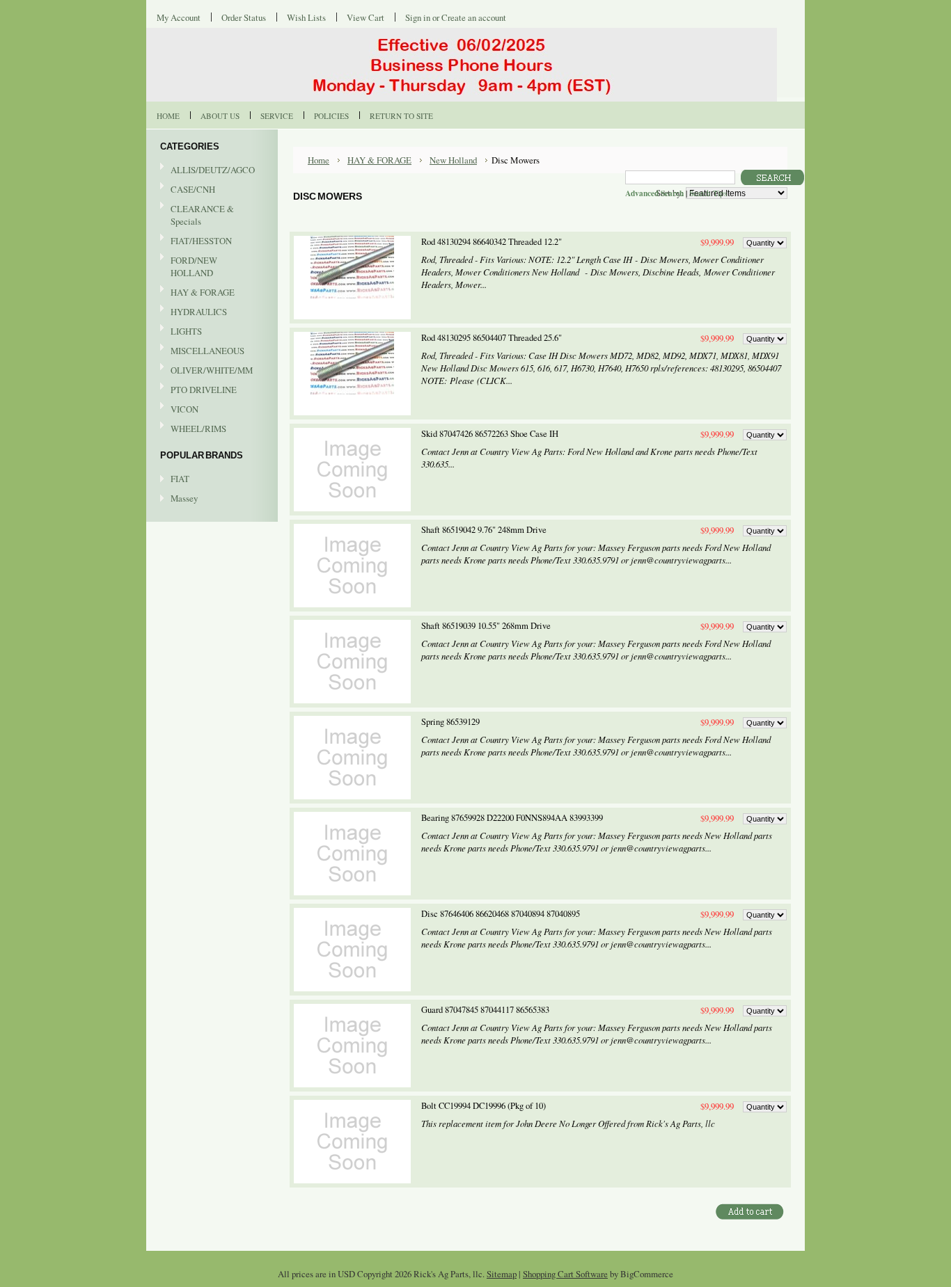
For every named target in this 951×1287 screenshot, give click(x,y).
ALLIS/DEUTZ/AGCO (207, 170)
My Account (179, 17)
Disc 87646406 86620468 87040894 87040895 (500, 914)
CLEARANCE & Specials (202, 214)
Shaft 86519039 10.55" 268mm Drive (486, 626)
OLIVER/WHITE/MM (206, 371)
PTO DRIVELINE (198, 390)
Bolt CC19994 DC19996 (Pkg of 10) (483, 1106)
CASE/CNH (187, 190)
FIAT (180, 478)
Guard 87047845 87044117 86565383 (485, 1010)
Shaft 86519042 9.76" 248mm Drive (484, 530)
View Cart (365, 17)
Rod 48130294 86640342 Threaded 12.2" (491, 242)
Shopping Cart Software (565, 1274)
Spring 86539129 (450, 722)
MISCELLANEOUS (202, 351)
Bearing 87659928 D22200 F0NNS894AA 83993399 (512, 818)
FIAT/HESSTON (196, 241)
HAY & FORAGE (197, 293)
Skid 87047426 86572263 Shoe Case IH (489, 434)
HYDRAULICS (193, 312)
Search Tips (708, 193)
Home (318, 160)
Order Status (243, 17)
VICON (179, 410)
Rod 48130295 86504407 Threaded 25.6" (491, 338)
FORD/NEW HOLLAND (188, 266)
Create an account (473, 17)
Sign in (417, 17)
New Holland (453, 160)
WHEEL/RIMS (198, 428)
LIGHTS (186, 331)
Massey (184, 498)
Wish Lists (306, 17)
